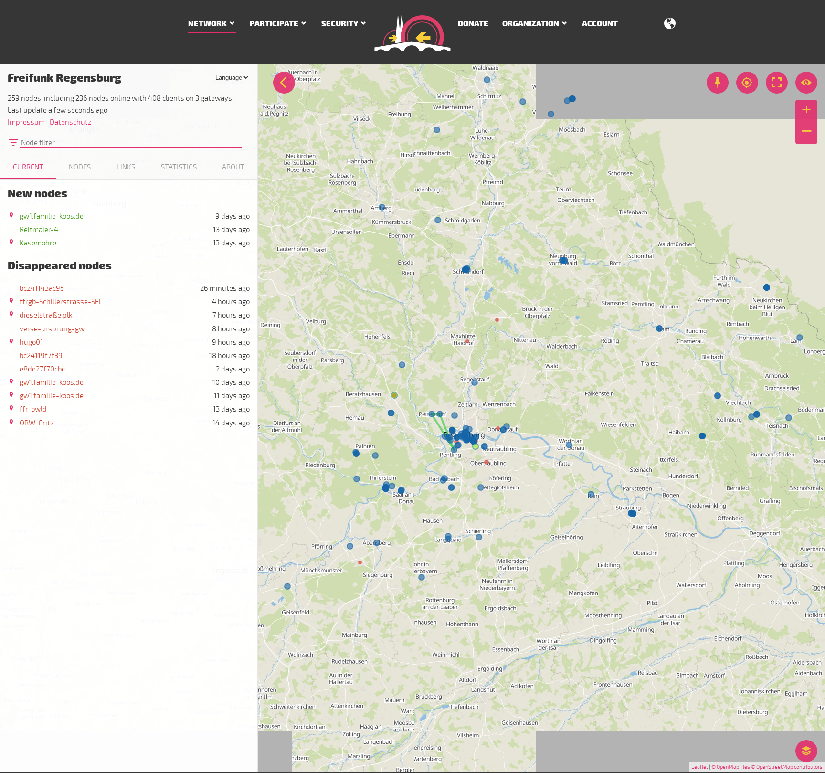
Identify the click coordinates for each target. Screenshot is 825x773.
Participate (274, 24)
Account (600, 24)
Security (339, 24)
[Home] (412, 32)
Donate (473, 24)
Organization (530, 24)
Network (207, 24)
